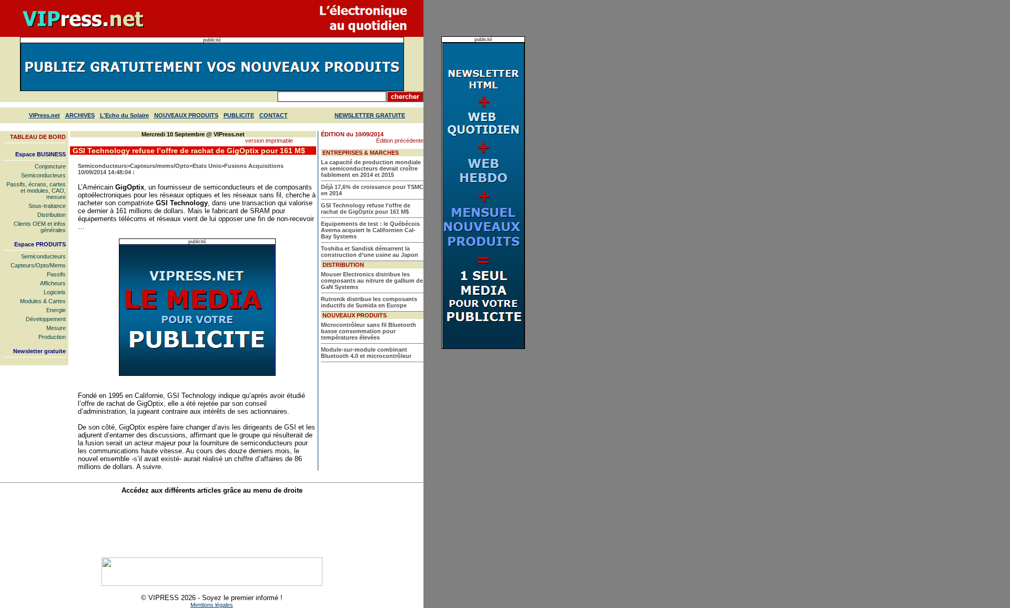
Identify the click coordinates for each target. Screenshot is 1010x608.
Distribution (51, 215)
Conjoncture (50, 166)
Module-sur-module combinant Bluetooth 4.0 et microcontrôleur (366, 352)
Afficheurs (53, 283)
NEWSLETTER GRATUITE (370, 115)
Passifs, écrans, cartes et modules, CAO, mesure (36, 190)
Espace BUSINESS (40, 154)
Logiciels (55, 292)
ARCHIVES (80, 115)
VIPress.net (44, 115)
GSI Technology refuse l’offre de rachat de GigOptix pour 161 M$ (365, 208)
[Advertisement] (212, 526)
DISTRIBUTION (343, 265)
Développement (46, 319)
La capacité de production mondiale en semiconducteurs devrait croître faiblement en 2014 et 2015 (371, 168)
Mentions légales (211, 605)
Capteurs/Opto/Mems (38, 265)
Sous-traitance (47, 206)
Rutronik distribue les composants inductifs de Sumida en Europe (369, 302)
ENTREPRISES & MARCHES (360, 152)
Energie (56, 310)
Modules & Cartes (43, 301)
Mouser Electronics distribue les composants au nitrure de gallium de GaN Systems (372, 280)
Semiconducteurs (43, 175)
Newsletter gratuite (39, 351)
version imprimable (269, 140)
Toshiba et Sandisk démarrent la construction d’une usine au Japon (369, 251)
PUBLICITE (239, 115)
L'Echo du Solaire (124, 115)
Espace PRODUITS (40, 244)
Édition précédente (399, 140)
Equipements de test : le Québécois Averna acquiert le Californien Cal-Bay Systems (370, 230)
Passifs (56, 274)
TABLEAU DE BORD (38, 137)
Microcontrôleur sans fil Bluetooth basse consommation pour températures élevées (368, 331)
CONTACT (273, 115)
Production (52, 337)
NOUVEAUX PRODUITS (186, 115)
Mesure (56, 328)
